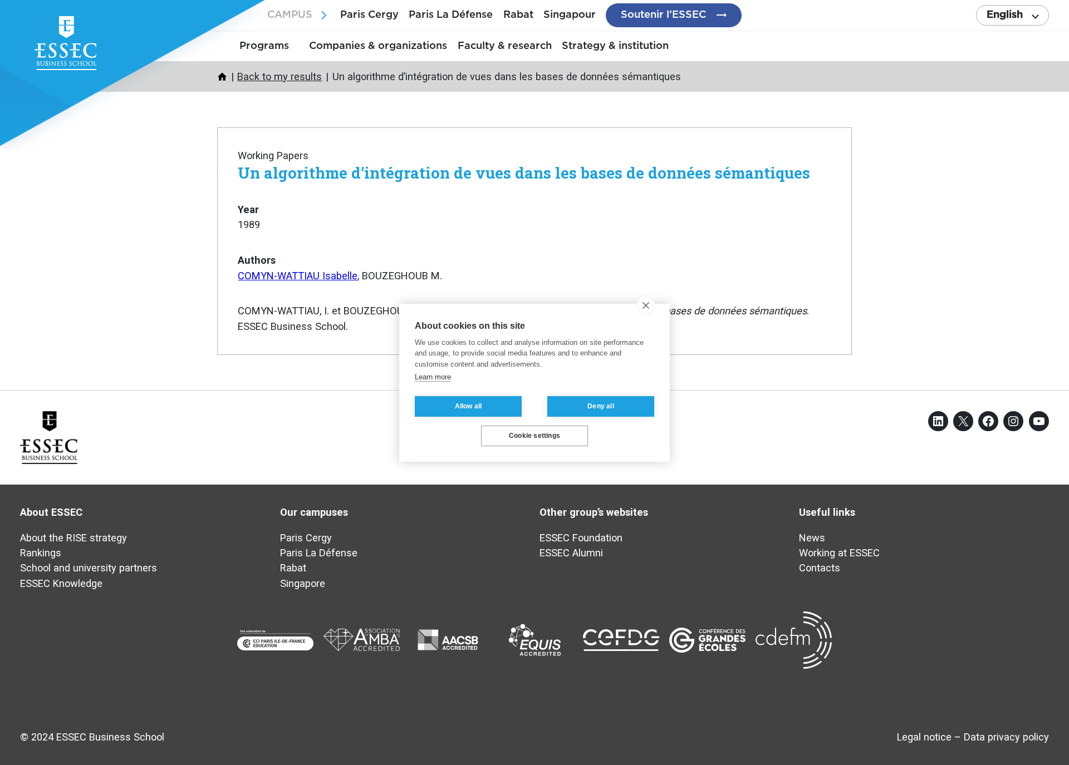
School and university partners (88, 568)
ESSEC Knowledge (61, 583)
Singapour (569, 14)
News (812, 538)
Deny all (600, 406)
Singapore (302, 583)
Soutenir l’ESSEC (663, 14)
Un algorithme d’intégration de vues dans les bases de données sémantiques (524, 172)
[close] (645, 304)
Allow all (468, 406)
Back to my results (279, 76)
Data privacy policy (1006, 737)
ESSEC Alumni (571, 553)
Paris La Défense (451, 14)
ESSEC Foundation (581, 538)
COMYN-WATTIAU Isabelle (297, 276)
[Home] (222, 77)
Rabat (518, 14)
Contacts (819, 568)
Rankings (40, 553)
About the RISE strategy (73, 538)
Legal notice (924, 737)
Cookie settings (534, 436)
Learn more (433, 377)
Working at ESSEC (839, 553)
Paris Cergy (369, 14)
